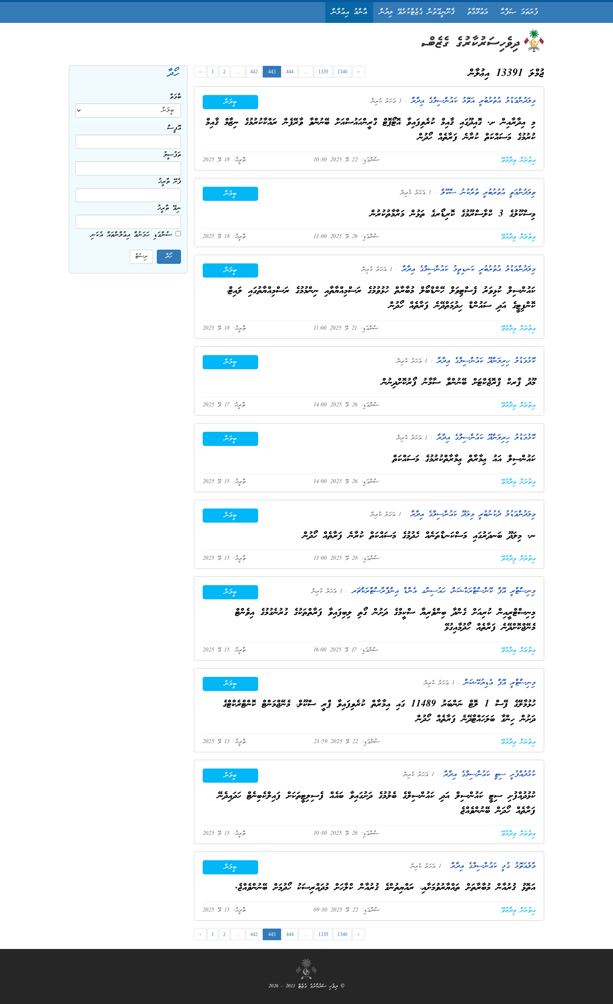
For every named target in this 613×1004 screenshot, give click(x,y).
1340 (342, 72)
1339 (323, 72)
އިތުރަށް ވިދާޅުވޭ (518, 160)
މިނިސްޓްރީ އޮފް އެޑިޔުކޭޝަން (497, 683)
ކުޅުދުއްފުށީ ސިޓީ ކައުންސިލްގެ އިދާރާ (487, 774)
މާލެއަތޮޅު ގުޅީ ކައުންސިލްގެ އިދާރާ (490, 866)
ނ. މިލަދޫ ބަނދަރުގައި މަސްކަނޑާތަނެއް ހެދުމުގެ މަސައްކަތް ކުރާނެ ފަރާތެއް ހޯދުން (419, 536)
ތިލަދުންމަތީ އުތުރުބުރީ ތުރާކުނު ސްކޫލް (485, 192)
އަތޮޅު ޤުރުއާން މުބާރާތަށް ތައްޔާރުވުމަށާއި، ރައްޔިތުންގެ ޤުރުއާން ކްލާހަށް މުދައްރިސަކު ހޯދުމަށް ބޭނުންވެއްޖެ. (385, 888)
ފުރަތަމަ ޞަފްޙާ (519, 12)
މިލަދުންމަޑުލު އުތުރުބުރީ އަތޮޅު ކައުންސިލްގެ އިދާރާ (471, 101)
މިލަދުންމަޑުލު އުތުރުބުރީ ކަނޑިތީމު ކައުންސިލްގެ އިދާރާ (466, 269)
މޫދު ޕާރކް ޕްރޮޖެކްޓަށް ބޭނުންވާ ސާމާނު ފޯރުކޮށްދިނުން (458, 383)
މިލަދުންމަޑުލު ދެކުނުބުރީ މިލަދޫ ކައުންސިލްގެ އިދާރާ (470, 514)
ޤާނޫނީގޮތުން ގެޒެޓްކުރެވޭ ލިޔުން (417, 12)
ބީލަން (230, 102)
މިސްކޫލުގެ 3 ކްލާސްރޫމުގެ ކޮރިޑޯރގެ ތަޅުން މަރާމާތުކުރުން (452, 214)
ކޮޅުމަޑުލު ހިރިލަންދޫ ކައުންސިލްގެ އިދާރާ (483, 361)
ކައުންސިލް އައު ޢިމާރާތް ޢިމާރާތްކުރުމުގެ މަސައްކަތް (463, 459)
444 (290, 72)
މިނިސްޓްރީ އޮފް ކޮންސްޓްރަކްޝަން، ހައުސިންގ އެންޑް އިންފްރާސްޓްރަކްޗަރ (441, 591)
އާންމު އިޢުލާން (349, 12)
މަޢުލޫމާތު (477, 12)
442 (254, 72)
